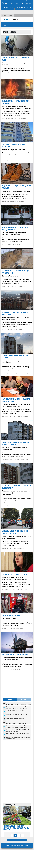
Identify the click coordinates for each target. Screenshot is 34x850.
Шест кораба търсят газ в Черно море (15, 655)
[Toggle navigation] (5, 25)
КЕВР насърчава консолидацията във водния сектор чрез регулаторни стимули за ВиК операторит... (17, 723)
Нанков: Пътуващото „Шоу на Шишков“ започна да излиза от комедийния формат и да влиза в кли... (18, 727)
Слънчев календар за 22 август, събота (17, 714)
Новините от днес (27, 28)
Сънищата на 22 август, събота (15, 718)
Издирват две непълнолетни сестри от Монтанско (17, 734)
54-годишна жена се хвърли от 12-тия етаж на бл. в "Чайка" (15, 532)
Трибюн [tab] (10, 699)
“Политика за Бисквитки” (8, 7)
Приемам (17, 9)
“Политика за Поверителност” (24, 6)
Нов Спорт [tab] (24, 699)
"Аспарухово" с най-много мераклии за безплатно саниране (15, 443)
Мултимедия (10, 15)
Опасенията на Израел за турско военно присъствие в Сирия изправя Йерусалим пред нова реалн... (18, 704)
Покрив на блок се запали (11, 615)
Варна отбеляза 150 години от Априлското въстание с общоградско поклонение (16, 828)
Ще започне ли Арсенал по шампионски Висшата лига (18, 738)
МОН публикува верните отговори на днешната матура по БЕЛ (17, 730)
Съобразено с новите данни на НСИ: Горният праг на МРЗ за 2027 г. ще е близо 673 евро (17, 708)
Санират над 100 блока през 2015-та (14, 574)
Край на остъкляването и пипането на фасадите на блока (15, 228)
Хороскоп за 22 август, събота (15, 710)
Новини (4, 15)
